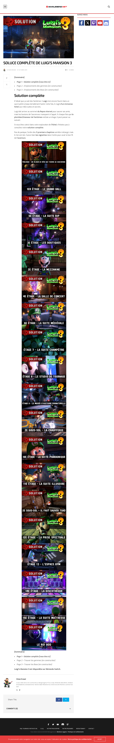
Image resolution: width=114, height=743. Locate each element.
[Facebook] (81, 23)
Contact (91, 728)
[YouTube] (100, 23)
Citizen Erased (11, 70)
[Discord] (106, 23)
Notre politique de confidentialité (80, 739)
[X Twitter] (87, 23)
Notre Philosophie (53, 728)
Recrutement (80, 728)
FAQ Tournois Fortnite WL (28, 728)
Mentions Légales (62, 732)
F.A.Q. (42, 728)
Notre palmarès (67, 728)
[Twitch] (94, 23)
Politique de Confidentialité (76, 732)
